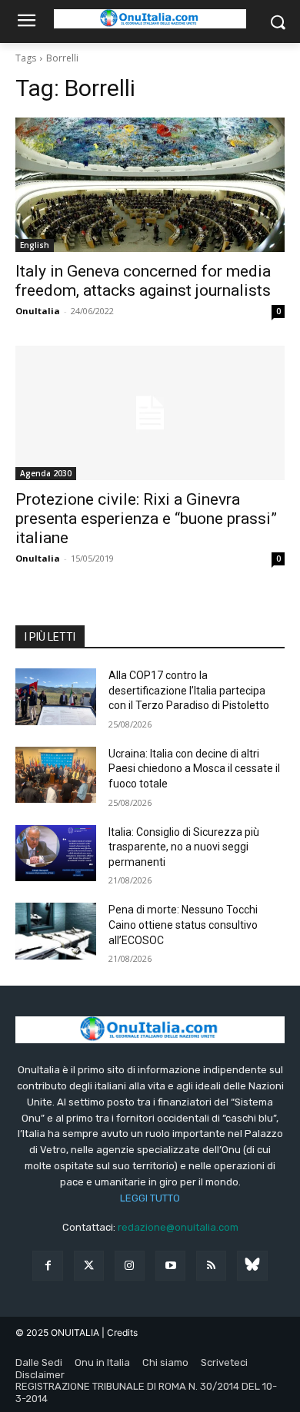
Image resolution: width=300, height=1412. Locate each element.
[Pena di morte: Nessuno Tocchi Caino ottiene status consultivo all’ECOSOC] (55, 931)
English (34, 245)
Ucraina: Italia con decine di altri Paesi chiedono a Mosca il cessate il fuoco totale (194, 768)
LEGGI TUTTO (150, 1198)
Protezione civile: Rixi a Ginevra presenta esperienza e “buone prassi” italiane (146, 518)
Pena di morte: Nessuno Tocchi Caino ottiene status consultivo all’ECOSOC (183, 924)
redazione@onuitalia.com (178, 1227)
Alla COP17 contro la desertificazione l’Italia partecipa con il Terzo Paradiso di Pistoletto (188, 690)
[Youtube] (170, 1266)
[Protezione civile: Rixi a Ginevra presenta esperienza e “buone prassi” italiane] (150, 413)
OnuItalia (37, 311)
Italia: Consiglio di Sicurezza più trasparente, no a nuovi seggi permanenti (183, 847)
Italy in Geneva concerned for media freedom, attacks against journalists (143, 281)
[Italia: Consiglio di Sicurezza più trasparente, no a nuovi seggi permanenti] (55, 853)
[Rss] (211, 1266)
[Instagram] (130, 1266)
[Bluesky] (252, 1266)
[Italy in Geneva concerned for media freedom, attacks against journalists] (150, 185)
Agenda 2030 (46, 473)
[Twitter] (89, 1266)
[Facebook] (47, 1266)
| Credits (120, 1332)
